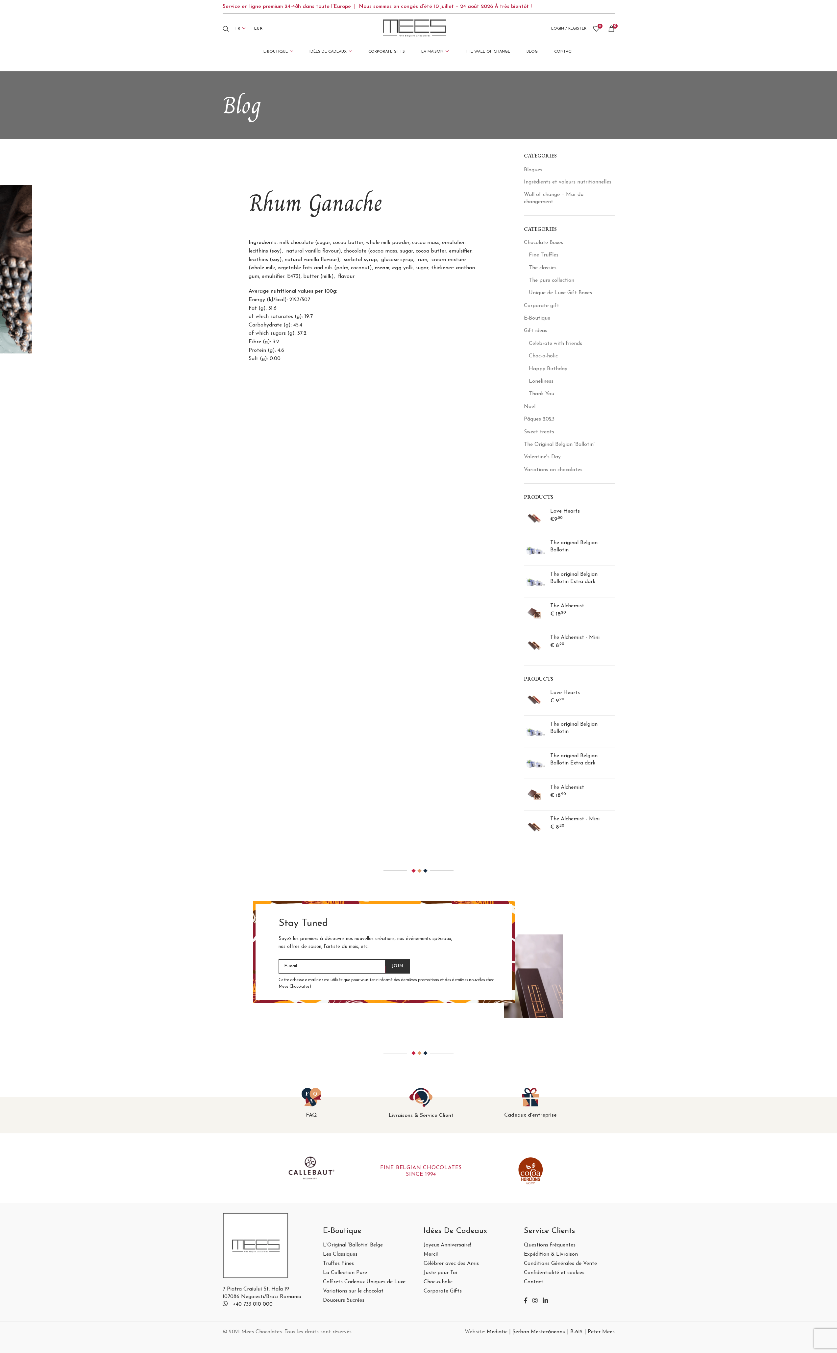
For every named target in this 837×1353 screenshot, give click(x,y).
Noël (529, 406)
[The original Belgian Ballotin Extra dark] (534, 581)
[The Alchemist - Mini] (534, 644)
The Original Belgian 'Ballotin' (559, 444)
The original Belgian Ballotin (574, 546)
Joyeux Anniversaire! (447, 1245)
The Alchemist (567, 606)
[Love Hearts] (534, 518)
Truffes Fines (338, 1264)
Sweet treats (539, 432)
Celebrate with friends (555, 343)
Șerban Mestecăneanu (538, 1332)
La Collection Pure (345, 1273)
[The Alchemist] (534, 613)
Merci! (431, 1254)
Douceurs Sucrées (343, 1300)
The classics (542, 268)
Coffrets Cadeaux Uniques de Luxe (364, 1282)
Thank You (541, 394)
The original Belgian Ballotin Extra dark (574, 578)
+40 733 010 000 (253, 1304)
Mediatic (497, 1332)
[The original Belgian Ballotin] (534, 550)
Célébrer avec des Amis (451, 1264)
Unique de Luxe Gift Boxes (560, 293)
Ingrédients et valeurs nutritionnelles (567, 182)
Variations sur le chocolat (353, 1291)
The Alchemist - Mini (575, 637)
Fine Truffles (543, 255)
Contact (533, 1282)
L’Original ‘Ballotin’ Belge (353, 1245)
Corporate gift (541, 305)
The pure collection (551, 280)
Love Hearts (565, 511)
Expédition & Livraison (551, 1254)
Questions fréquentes (550, 1245)
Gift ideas (535, 330)
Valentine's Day (542, 457)
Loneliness (541, 381)
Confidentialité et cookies (554, 1273)
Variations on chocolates (553, 469)
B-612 (576, 1332)
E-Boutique (537, 318)
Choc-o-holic (543, 356)
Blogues (533, 170)
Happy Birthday (548, 369)
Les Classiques (340, 1254)
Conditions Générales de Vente (560, 1264)
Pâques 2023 (539, 419)
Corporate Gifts (443, 1291)
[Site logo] (415, 28)
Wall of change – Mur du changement (553, 198)
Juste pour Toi (440, 1273)
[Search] (225, 28)
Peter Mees (601, 1332)
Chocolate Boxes (543, 242)
